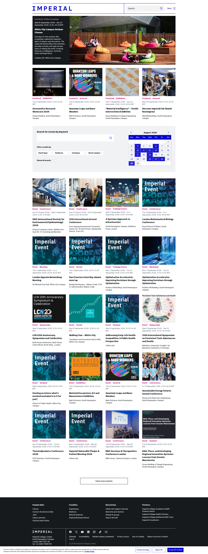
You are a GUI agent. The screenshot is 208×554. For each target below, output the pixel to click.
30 (132, 163)
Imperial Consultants (150, 520)
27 (156, 159)
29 (168, 159)
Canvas (35, 509)
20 (156, 155)
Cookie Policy (89, 551)
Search (110, 137)
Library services (38, 518)
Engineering (74, 509)
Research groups (112, 515)
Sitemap (72, 536)
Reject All (158, 550)
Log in (71, 539)
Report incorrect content (157, 536)
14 (162, 150)
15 (168, 150)
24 (138, 159)
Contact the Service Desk (42, 512)
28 (162, 159)
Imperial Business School (79, 518)
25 (144, 159)
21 (162, 155)
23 (132, 159)
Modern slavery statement (103, 536)
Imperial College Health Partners (155, 514)
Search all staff (112, 518)
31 (138, 163)
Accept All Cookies (175, 550)
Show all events (44, 160)
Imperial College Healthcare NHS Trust (157, 517)
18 (144, 155)
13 (156, 150)
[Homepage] (78, 8)
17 (138, 155)
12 (150, 150)
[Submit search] (161, 8)
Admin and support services (117, 509)
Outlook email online (40, 520)
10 (138, 150)
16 (132, 155)
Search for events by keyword (52, 131)
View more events (104, 481)
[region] (104, 550)
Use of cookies (138, 536)
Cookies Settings (143, 550)
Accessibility (84, 536)
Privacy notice (123, 536)
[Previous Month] (131, 132)
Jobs (34, 515)
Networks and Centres (115, 512)
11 (143, 150)
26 (150, 159)
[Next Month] (168, 132)
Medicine (72, 512)
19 (150, 155)
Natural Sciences (76, 515)
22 (168, 155)
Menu (169, 8)
